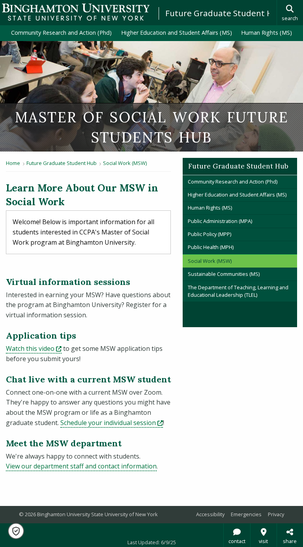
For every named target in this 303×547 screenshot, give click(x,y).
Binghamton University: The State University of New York (76, 12)
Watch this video (34, 348)
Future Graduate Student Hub (224, 13)
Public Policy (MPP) (209, 234)
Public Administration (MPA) (220, 221)
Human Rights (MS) (266, 32)
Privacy (276, 514)
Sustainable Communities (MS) (224, 273)
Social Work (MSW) (125, 163)
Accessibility (210, 514)
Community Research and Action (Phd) (61, 32)
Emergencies (246, 514)
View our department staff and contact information (81, 466)
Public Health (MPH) (211, 247)
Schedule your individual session (111, 422)
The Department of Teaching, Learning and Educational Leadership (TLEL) (238, 291)
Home (13, 163)
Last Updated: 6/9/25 (151, 542)
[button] (16, 531)
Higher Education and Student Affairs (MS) (176, 32)
